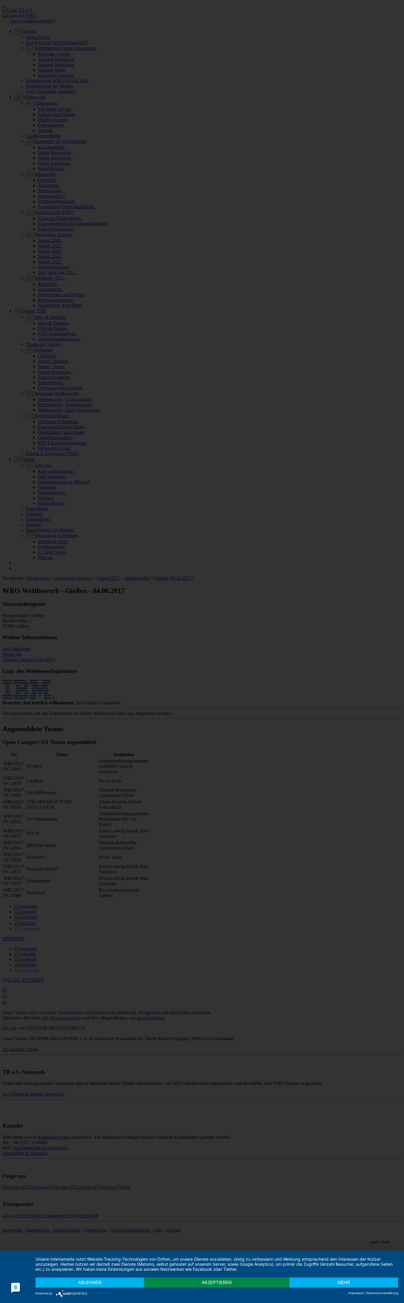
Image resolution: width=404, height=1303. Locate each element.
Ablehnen (89, 1282)
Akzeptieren (217, 1282)
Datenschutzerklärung (382, 1293)
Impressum (356, 1293)
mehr (343, 1282)
